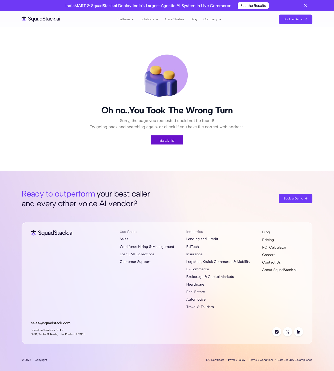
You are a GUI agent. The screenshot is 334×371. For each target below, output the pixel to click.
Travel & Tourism (200, 307)
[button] (126, 19)
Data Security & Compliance (294, 359)
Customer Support (135, 261)
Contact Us (271, 262)
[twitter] (287, 331)
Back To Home (167, 141)
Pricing (268, 240)
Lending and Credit (202, 239)
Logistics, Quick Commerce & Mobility (218, 261)
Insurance (194, 254)
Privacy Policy (236, 359)
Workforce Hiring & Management (147, 246)
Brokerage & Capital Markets (210, 276)
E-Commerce (197, 269)
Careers (268, 255)
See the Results (253, 5)
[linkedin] (298, 331)
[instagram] (276, 331)
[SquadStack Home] (41, 19)
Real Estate (195, 292)
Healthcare (195, 284)
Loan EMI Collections (137, 254)
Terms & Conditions (261, 359)
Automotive (196, 299)
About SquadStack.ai (279, 270)
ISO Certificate (215, 359)
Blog (194, 19)
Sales (124, 239)
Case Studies (174, 19)
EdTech (192, 246)
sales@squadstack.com (50, 323)
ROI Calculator (274, 247)
